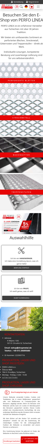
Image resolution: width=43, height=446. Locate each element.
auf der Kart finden (10, 377)
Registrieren (34, 2)
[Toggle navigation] (38, 6)
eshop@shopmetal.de (21, 347)
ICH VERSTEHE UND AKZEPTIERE (31, 439)
